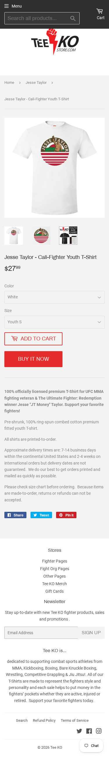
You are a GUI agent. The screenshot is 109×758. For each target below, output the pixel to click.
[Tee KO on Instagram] (99, 732)
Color (9, 286)
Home (9, 82)
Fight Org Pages (54, 568)
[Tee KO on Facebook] (89, 732)
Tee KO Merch (54, 583)
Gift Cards (54, 591)
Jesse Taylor (36, 82)
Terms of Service (75, 720)
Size (8, 310)
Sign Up (91, 632)
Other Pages (54, 576)
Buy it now (33, 359)
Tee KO (56, 747)
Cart (101, 17)
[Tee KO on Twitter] (79, 732)
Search (22, 720)
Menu (17, 6)
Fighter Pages (54, 561)
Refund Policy (44, 720)
